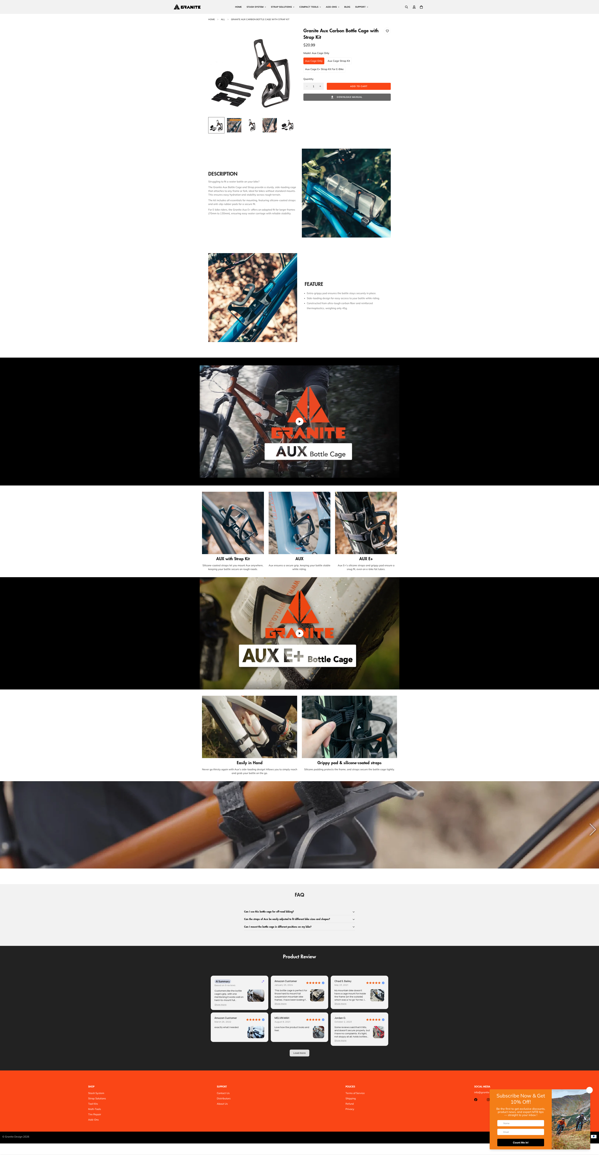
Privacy (350, 1109)
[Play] (299, 421)
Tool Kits (93, 1103)
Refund (350, 1103)
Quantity (308, 78)
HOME (238, 6)
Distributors (224, 1098)
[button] (220, 1004)
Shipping (351, 1098)
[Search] (406, 7)
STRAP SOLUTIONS (281, 6)
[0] (421, 7)
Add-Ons (93, 1119)
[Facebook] (475, 1099)
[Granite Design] (187, 7)
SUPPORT (360, 6)
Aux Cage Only (314, 61)
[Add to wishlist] (387, 30)
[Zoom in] (288, 34)
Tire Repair (94, 1114)
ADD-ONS (331, 6)
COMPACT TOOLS (308, 6)
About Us (222, 1103)
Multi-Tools (94, 1109)
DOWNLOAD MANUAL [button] (349, 97)
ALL (223, 19)
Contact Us (223, 1093)
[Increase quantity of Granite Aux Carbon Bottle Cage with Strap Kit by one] (320, 86)
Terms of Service (355, 1093)
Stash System (96, 1093)
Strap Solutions (97, 1098)
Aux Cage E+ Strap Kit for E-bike (324, 70)
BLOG (347, 6)
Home (211, 19)
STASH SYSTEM (255, 6)
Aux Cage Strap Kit (340, 61)
